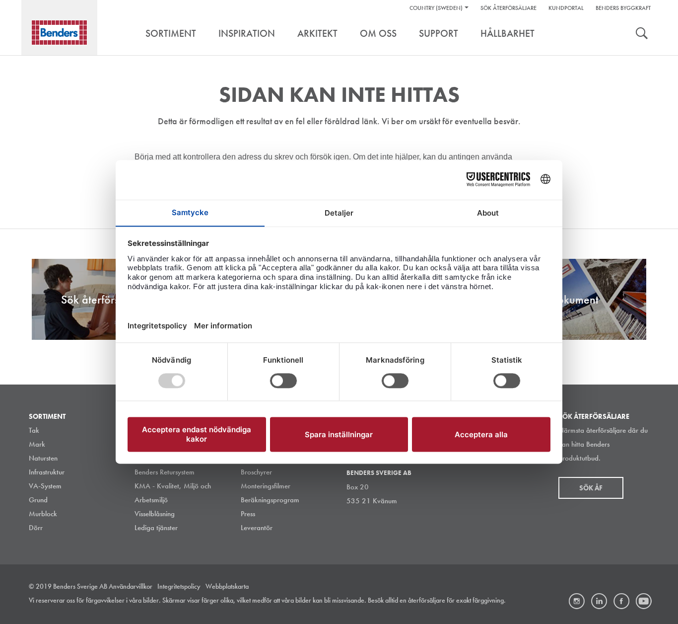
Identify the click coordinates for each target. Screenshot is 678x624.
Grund (38, 500)
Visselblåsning (155, 514)
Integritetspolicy (179, 586)
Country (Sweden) (436, 8)
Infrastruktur (47, 472)
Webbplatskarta (227, 586)
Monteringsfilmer (265, 486)
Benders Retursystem (165, 472)
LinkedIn (599, 601)
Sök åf (591, 487)
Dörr (36, 528)
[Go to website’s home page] (59, 32)
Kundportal (566, 8)
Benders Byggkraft (623, 8)
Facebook (621, 601)
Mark (37, 444)
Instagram (577, 601)
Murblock (43, 514)
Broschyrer (256, 472)
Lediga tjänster (156, 528)
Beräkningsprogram (270, 500)
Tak (34, 430)
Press (248, 514)
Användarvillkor (130, 586)
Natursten (43, 458)
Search (642, 34)
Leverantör (256, 528)
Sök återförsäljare (508, 8)
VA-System (45, 486)
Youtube (644, 601)
